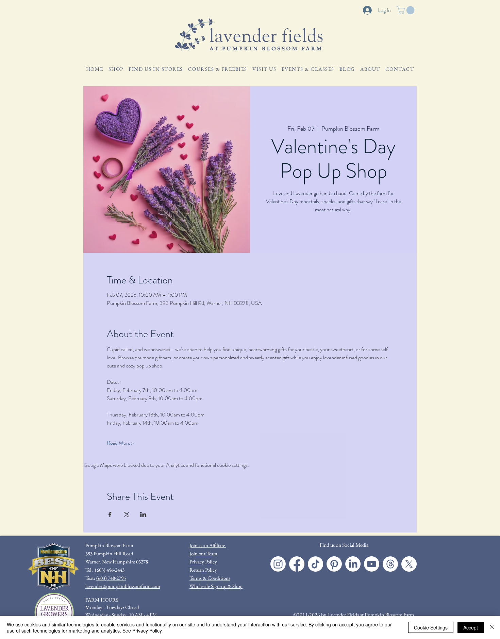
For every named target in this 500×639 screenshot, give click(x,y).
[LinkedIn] (353, 564)
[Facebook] (296, 564)
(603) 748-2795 (111, 578)
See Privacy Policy (142, 630)
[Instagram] (278, 564)
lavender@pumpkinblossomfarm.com (122, 586)
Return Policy (203, 570)
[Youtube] (371, 564)
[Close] (492, 627)
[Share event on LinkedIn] (143, 514)
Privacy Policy (203, 561)
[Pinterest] (334, 564)
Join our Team (203, 553)
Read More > (120, 443)
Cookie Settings (431, 627)
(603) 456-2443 (109, 570)
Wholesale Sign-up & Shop (216, 586)
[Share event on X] (126, 514)
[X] (409, 564)
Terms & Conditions (209, 578)
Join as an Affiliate (207, 545)
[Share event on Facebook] (110, 514)
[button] (406, 10)
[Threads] (390, 564)
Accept (470, 627)
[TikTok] (315, 564)
